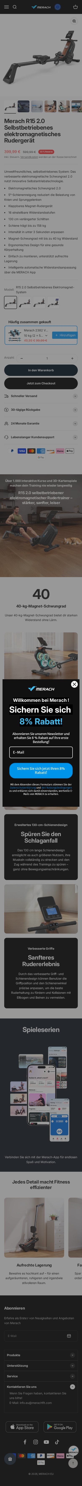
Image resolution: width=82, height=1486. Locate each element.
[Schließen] (74, 684)
